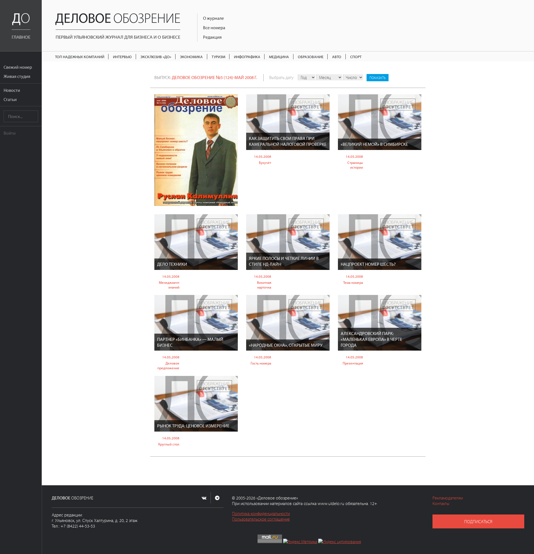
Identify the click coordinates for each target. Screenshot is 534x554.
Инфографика (247, 56)
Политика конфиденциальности (261, 513)
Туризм (218, 56)
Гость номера (261, 363)
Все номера (214, 27)
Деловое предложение (168, 365)
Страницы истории (355, 164)
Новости (12, 90)
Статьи (10, 99)
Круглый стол (168, 444)
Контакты (440, 503)
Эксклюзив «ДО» (155, 56)
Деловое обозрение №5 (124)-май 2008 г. (214, 77)
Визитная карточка (264, 284)
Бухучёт (265, 162)
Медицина (279, 56)
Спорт (356, 56)
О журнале (213, 18)
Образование (310, 56)
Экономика (191, 56)
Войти (10, 133)
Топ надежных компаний (79, 56)
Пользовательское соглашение (261, 519)
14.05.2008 (262, 156)
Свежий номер (18, 67)
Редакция (212, 37)
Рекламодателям (447, 498)
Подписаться (478, 521)
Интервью (122, 56)
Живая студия (17, 76)
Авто (336, 56)
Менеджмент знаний (169, 284)
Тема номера (353, 282)
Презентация (353, 363)
